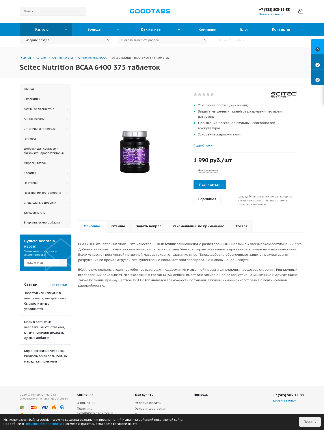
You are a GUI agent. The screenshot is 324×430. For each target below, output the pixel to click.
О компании (86, 403)
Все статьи (58, 285)
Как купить (144, 394)
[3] (204, 94)
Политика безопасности (43, 424)
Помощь (201, 394)
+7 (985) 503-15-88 (274, 9)
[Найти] (80, 11)
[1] (196, 94)
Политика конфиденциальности (95, 410)
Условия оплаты (148, 403)
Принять (310, 422)
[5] (212, 94)
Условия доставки (150, 408)
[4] (208, 94)
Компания (85, 394)
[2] (200, 94)
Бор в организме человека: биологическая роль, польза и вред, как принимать (45, 356)
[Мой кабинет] (300, 11)
